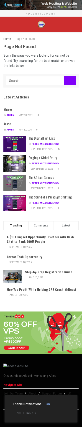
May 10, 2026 (25, 115)
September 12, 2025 (41, 149)
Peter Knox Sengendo (45, 144)
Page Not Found (26, 38)
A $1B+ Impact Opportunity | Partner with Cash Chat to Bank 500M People (40, 239)
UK (69, 393)
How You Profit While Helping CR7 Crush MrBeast (41, 289)
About (32, 393)
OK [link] (48, 404)
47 (58, 149)
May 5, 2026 (25, 129)
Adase (7, 123)
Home (7, 38)
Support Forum (52, 393)
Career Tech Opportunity (24, 256)
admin (10, 115)
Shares (7, 109)
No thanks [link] (26, 413)
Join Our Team (13, 393)
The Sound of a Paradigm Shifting (50, 196)
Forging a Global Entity (42, 157)
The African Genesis (41, 177)
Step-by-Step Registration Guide (48, 271)
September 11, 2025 (41, 188)
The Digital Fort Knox (41, 138)
